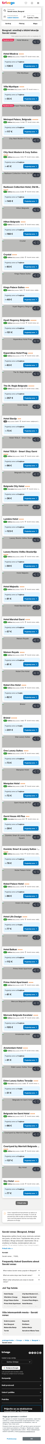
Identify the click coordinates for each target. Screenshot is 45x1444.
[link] (26, 3)
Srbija (27, 1340)
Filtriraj (21, 23)
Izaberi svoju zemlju (9, 1358)
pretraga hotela (8, 1340)
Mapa (35, 23)
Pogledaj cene (30, 66)
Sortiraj (8, 23)
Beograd (35, 1340)
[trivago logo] (8, 3)
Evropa (19, 1340)
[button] (21, 10)
